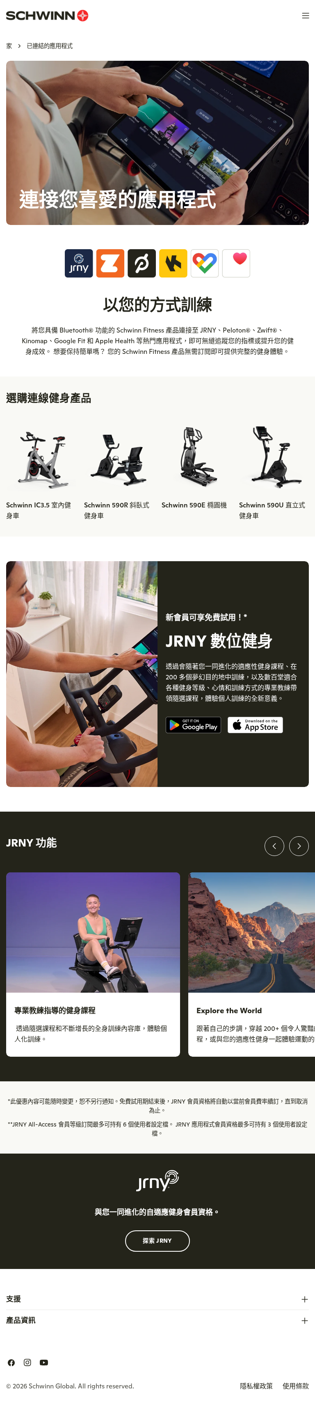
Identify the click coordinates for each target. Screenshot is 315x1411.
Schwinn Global (52, 1386)
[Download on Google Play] (193, 726)
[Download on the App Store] (255, 726)
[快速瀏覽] (64, 440)
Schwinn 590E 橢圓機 (194, 505)
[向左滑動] (274, 846)
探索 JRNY (157, 1240)
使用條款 (296, 1386)
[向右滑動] (299, 846)
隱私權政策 (256, 1386)
